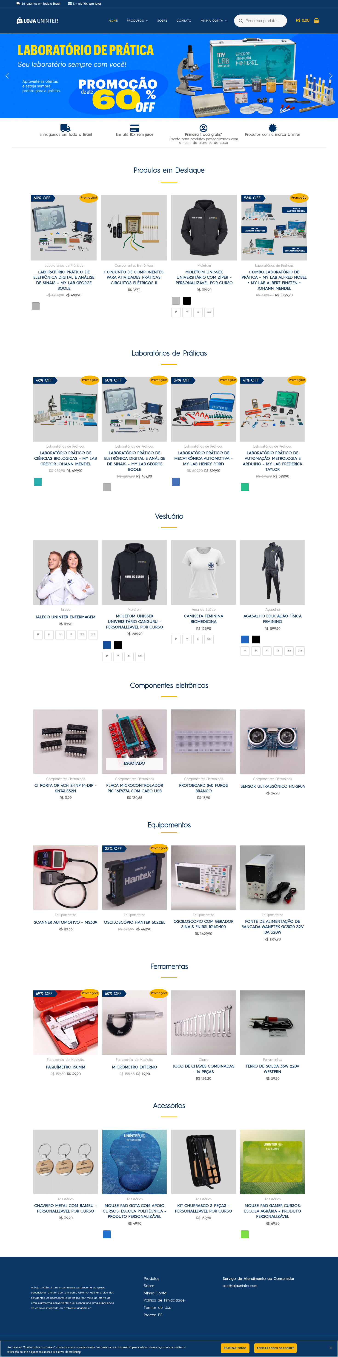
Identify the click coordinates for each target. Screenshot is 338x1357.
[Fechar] (331, 1348)
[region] (169, 1348)
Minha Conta (155, 1293)
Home (113, 20)
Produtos (135, 20)
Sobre (162, 20)
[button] (169, 75)
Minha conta (212, 20)
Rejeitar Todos (235, 1348)
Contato (184, 20)
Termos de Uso (158, 1308)
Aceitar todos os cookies (275, 1348)
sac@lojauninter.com (240, 1286)
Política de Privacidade (164, 1300)
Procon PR (153, 1315)
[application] (146, 20)
